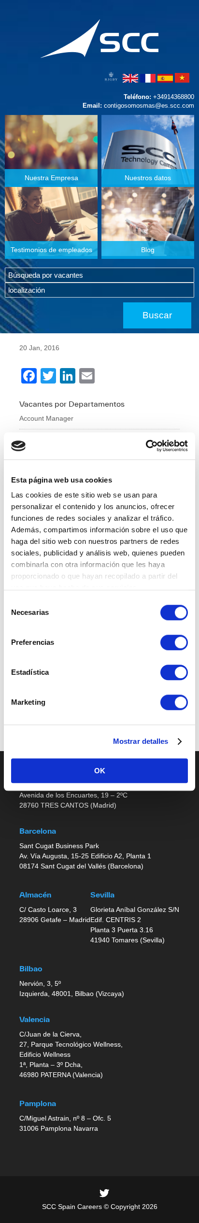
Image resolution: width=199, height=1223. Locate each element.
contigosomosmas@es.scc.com (149, 105)
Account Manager (46, 418)
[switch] (174, 642)
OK (99, 771)
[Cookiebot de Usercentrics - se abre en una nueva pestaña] (145, 446)
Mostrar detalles (141, 741)
